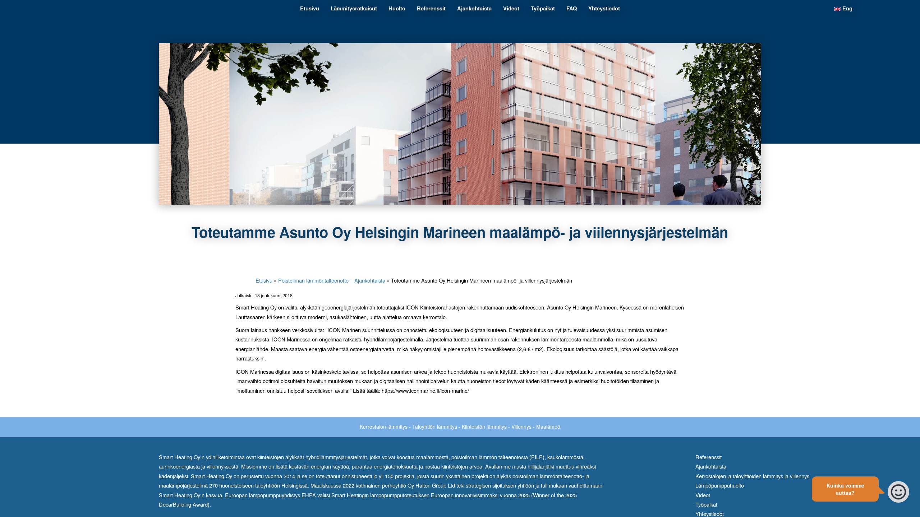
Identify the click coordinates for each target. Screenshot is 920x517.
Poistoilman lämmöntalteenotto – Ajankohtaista (331, 280)
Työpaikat (706, 504)
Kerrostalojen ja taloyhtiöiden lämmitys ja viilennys (752, 476)
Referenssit (708, 457)
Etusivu (264, 280)
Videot (702, 495)
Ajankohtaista (710, 466)
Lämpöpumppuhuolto (719, 485)
